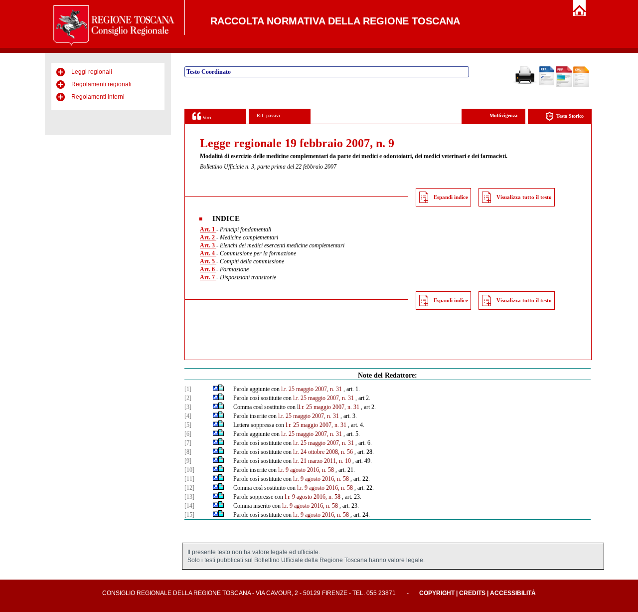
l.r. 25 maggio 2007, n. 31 (311, 389)
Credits (472, 593)
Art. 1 (208, 229)
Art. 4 (208, 253)
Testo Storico (570, 116)
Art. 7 (208, 277)
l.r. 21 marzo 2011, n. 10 (322, 460)
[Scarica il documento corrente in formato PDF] (564, 84)
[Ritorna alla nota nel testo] (215, 389)
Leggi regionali (91, 71)
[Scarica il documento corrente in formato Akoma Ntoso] (581, 84)
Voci (206, 117)
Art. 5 (208, 261)
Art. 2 (208, 237)
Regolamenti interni (98, 96)
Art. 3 (208, 245)
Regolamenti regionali (101, 84)
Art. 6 (208, 269)
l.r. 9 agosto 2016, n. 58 (306, 469)
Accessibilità (513, 593)
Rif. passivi (268, 115)
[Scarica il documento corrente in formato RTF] (546, 83)
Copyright (437, 593)
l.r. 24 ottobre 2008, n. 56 (323, 451)
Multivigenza (503, 115)
